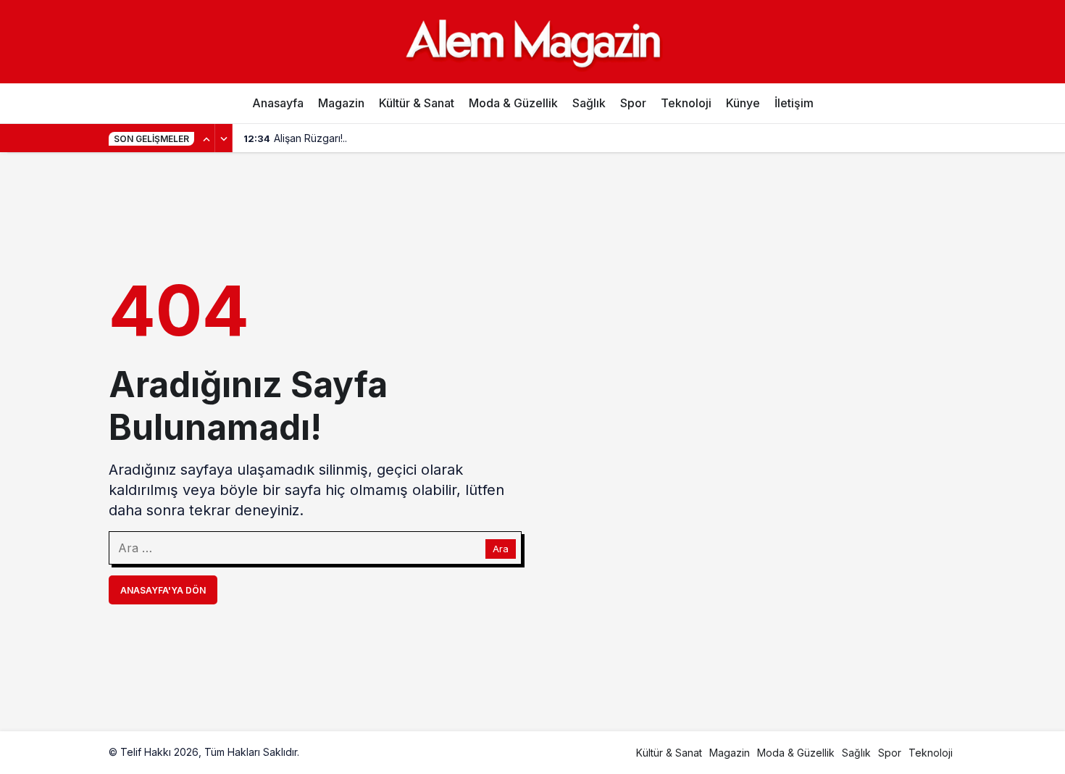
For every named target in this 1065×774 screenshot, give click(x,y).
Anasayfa (278, 103)
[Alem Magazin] (532, 41)
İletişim (794, 103)
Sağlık (589, 103)
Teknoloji (686, 103)
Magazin (341, 103)
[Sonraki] (224, 138)
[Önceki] (206, 138)
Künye (743, 103)
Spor (633, 103)
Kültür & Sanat (416, 103)
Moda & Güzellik (513, 103)
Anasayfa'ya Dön (163, 590)
